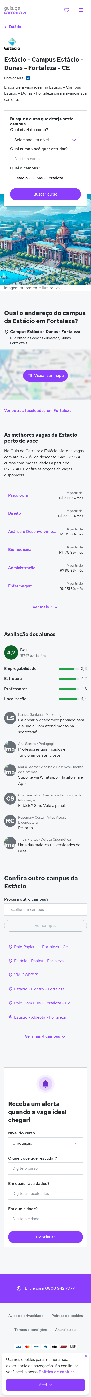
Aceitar (45, 1384)
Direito (14, 513)
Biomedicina (19, 549)
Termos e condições (30, 1329)
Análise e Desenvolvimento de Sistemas (32, 531)
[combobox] (45, 159)
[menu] (81, 10)
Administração (22, 567)
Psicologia (18, 495)
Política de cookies (67, 1315)
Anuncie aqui (66, 1329)
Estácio (14, 26)
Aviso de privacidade (25, 1315)
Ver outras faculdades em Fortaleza (38, 410)
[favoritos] (67, 10)
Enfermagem (20, 586)
